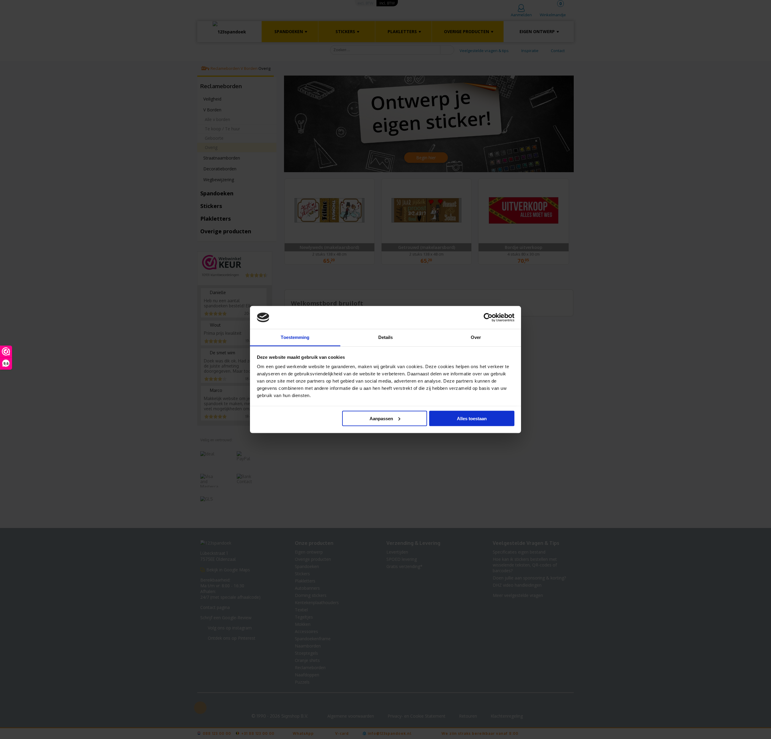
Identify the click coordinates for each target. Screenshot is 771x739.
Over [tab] (476, 337)
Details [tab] (385, 337)
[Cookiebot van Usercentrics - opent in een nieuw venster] (488, 317)
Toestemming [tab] (295, 337)
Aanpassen (381, 418)
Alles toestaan (472, 418)
